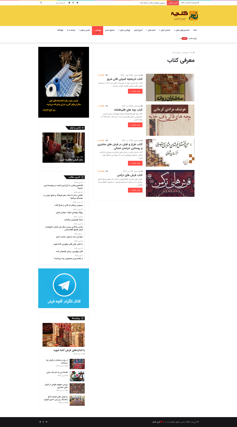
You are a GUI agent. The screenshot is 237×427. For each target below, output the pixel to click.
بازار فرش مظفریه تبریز (72, 160)
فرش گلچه (156, 422)
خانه (195, 30)
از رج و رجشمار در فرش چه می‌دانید (57, 361)
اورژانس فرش (125, 30)
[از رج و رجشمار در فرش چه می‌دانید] (77, 364)
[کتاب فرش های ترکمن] (170, 183)
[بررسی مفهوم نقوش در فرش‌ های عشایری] (77, 388)
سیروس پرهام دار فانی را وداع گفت (152, 2)
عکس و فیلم (85, 30)
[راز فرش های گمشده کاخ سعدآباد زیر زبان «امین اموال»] (77, 401)
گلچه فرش (137, 75)
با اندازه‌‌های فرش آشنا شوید (69, 350)
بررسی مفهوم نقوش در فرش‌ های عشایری (56, 386)
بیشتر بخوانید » (135, 91)
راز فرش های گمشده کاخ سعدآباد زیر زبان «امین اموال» (56, 398)
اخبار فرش (151, 30)
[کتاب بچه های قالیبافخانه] (170, 120)
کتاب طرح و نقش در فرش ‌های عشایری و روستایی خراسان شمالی (120, 146)
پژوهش (98, 30)
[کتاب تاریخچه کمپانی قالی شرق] (170, 87)
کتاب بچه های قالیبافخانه (128, 110)
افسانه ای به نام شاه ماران (57, 372)
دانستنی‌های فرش (182, 30)
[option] (64, 147)
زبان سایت (189, 38)
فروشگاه (60, 30)
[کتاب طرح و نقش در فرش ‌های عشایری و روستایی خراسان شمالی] (170, 153)
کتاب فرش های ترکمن (130, 175)
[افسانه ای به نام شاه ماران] (77, 376)
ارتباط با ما (71, 30)
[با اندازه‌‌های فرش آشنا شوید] (64, 335)
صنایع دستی (110, 30)
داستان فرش (165, 30)
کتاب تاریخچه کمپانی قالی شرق (125, 79)
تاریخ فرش (138, 30)
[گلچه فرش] (185, 15)
